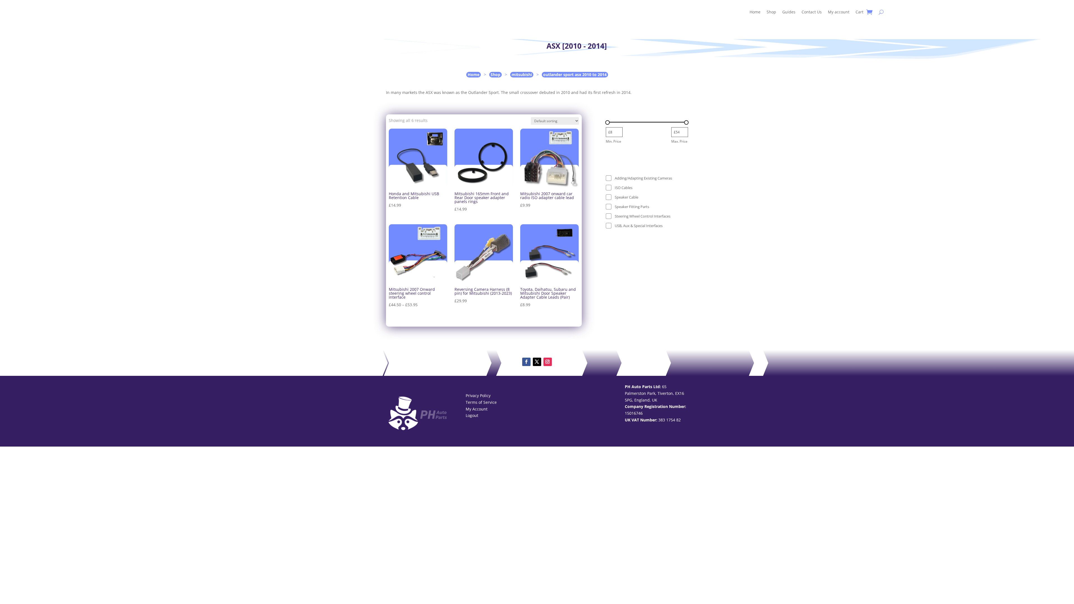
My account (838, 12)
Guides (788, 12)
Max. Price (679, 141)
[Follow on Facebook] (526, 362)
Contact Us (812, 12)
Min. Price (613, 141)
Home (755, 12)
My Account (476, 409)
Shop (771, 12)
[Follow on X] (537, 362)
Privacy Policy (478, 395)
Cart (859, 12)
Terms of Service (481, 402)
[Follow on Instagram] (547, 362)
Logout (472, 415)
